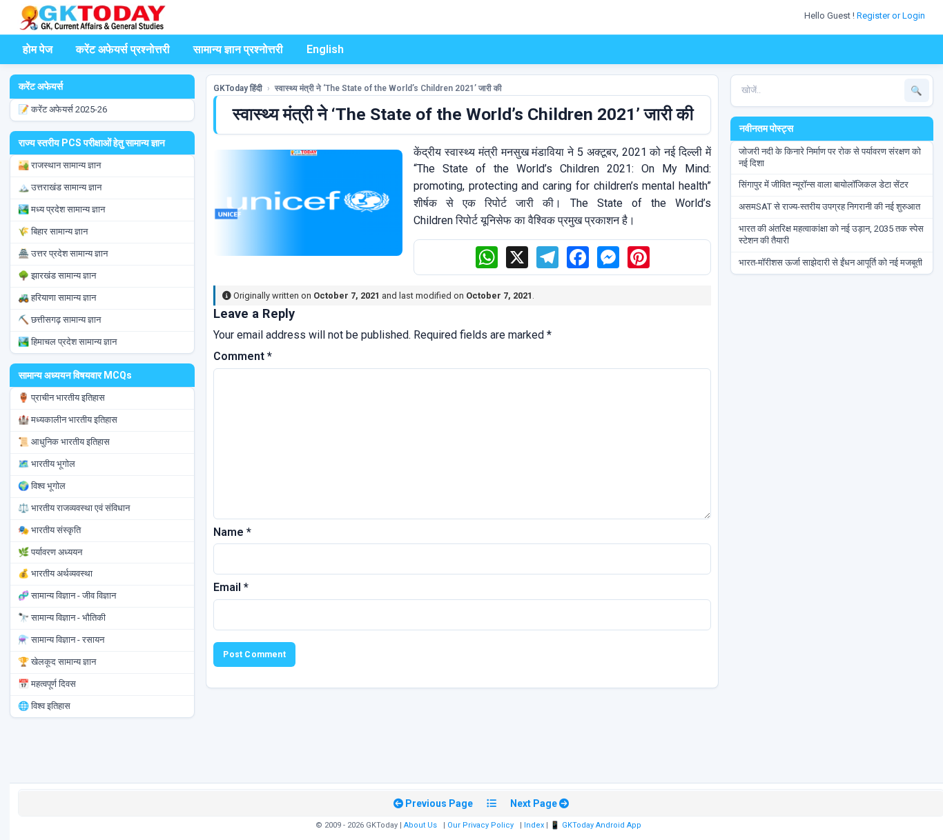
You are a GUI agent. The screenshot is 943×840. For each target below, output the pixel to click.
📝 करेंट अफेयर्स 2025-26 (62, 109)
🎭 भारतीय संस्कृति (49, 530)
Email (231, 587)
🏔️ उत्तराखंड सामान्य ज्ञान (59, 187)
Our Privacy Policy (480, 825)
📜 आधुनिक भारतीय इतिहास (64, 442)
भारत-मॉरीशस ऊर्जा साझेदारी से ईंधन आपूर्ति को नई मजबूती (830, 262)
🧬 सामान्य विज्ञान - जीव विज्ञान (67, 595)
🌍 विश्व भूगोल (42, 486)
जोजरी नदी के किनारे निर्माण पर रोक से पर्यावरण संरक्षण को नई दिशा (830, 157)
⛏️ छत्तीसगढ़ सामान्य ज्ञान (59, 319)
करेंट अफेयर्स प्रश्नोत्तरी (123, 49)
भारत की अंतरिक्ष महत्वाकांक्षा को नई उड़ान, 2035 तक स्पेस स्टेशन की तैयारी (831, 234)
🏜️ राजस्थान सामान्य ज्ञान (59, 165)
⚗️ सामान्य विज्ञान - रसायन (61, 639)
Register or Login (892, 15)
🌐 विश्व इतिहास (44, 706)
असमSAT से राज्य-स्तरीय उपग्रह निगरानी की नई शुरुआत (829, 206)
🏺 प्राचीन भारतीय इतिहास (61, 397)
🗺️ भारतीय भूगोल (46, 464)
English (325, 49)
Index (534, 825)
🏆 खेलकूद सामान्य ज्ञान (57, 662)
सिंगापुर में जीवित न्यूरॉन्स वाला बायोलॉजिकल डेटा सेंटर (823, 184)
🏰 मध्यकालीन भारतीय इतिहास (67, 419)
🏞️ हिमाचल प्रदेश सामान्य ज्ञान (67, 342)
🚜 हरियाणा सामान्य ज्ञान (57, 297)
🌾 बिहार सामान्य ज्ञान (53, 231)
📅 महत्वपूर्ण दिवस (47, 684)
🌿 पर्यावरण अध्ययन (50, 552)
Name (232, 532)
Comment (242, 356)
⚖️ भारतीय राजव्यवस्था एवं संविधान (74, 508)
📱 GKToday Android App (596, 825)
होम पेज (37, 49)
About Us (420, 825)
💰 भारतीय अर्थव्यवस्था (55, 573)
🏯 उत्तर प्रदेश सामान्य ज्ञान (63, 253)
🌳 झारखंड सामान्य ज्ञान (57, 275)
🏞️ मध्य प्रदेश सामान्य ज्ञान (61, 209)
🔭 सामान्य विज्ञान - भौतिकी (62, 617)
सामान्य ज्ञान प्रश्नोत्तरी (238, 49)
